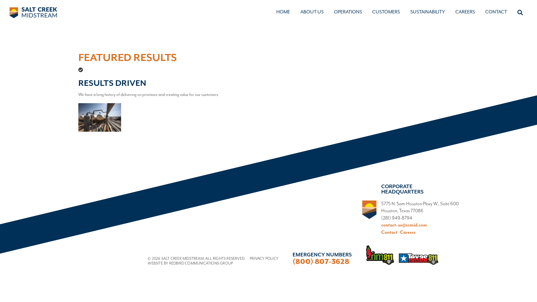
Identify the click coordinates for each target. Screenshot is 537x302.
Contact (496, 12)
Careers (465, 12)
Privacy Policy (264, 258)
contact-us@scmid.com (404, 225)
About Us (312, 12)
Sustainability (427, 12)
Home (283, 12)
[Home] (33, 12)
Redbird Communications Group (201, 263)
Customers (386, 12)
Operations (348, 12)
